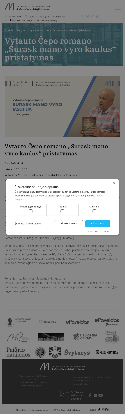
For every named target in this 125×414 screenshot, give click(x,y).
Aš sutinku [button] (98, 223)
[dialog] (62, 207)
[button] (28, 223)
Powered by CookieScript (99, 231)
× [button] (114, 183)
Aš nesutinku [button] (69, 223)
